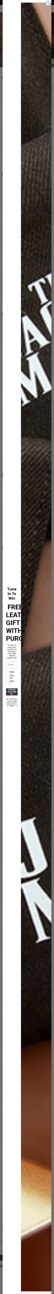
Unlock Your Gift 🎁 (11, 692)
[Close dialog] (48, 3)
